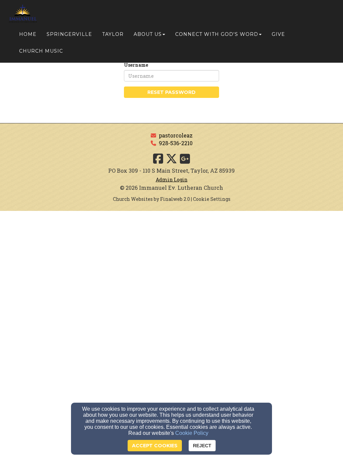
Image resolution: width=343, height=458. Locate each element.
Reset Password (171, 92)
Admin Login (172, 179)
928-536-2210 (176, 143)
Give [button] (278, 34)
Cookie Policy (191, 433)
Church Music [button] (41, 51)
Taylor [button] (113, 34)
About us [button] (148, 34)
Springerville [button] (69, 34)
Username (136, 65)
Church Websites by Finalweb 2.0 (151, 199)
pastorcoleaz (176, 135)
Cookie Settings (211, 199)
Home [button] (28, 34)
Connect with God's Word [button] (216, 34)
